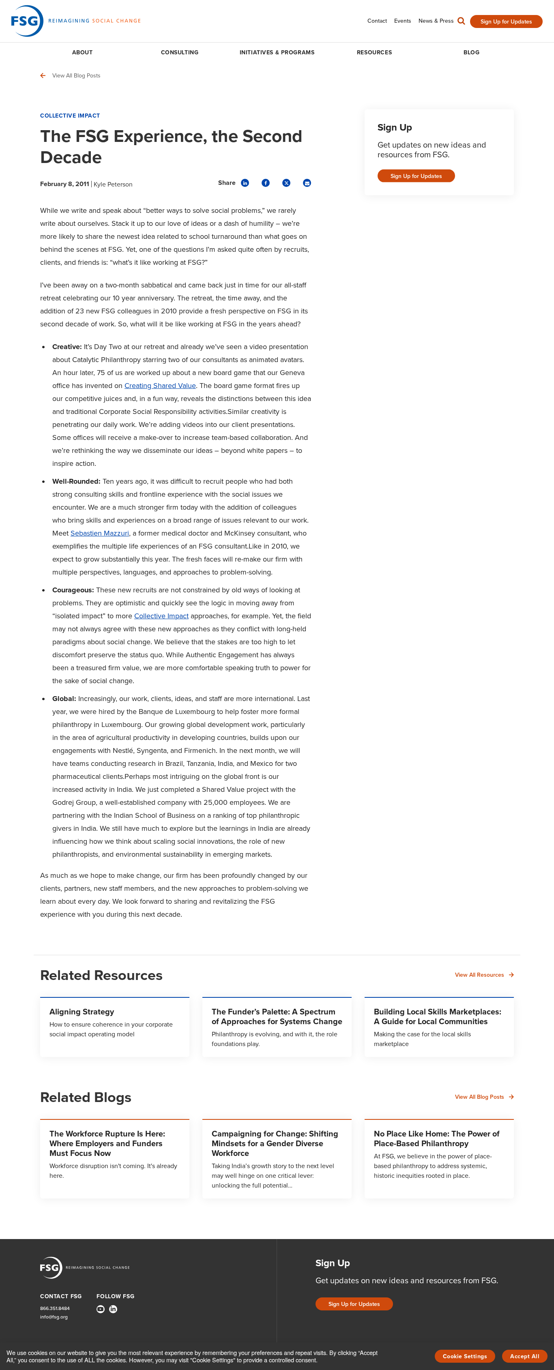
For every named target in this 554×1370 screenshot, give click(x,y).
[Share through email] (307, 183)
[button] (461, 22)
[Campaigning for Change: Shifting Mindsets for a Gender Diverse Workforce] (277, 1158)
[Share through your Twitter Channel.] (286, 183)
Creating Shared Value (160, 385)
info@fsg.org (54, 1317)
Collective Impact (70, 115)
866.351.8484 (55, 1308)
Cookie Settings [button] (465, 1356)
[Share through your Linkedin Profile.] (245, 183)
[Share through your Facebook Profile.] (266, 183)
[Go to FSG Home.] (75, 21)
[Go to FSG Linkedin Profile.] (113, 1309)
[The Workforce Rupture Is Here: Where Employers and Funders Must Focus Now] (115, 1158)
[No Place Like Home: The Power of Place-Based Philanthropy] (439, 1158)
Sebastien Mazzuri (100, 533)
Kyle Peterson (113, 184)
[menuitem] (377, 20)
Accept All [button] (524, 1356)
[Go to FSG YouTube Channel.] (101, 1309)
